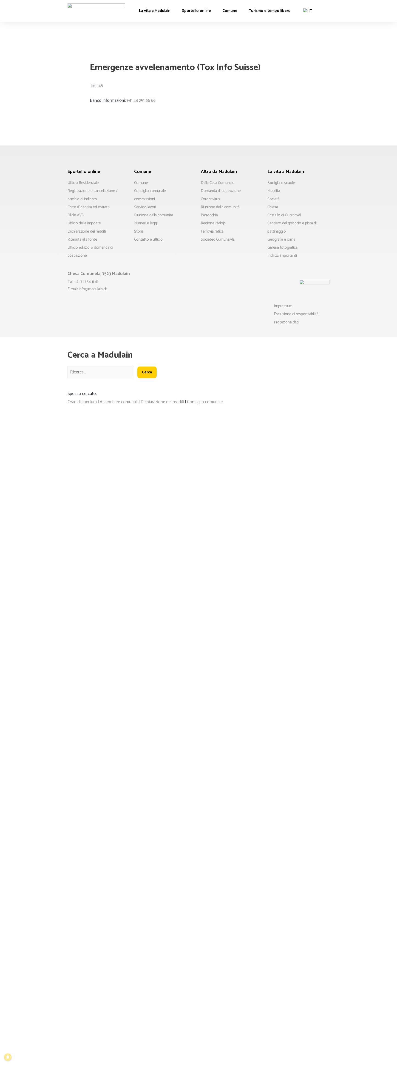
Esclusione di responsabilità (296, 314)
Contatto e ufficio (148, 239)
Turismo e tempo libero (270, 11)
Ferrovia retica (212, 231)
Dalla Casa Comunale (217, 183)
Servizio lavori (145, 207)
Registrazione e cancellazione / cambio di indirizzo (93, 195)
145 (100, 85)
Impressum (283, 306)
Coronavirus (210, 199)
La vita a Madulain (154, 11)
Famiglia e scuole (281, 183)
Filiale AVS (76, 215)
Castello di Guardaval (284, 215)
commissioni (144, 199)
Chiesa (272, 207)
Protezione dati (286, 322)
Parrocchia (209, 215)
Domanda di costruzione (221, 191)
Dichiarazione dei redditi (87, 231)
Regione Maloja (213, 223)
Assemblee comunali (119, 402)
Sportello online (196, 11)
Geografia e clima (281, 239)
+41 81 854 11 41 (86, 281)
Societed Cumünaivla (218, 239)
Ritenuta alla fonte (82, 239)
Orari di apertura (82, 402)
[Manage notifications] (7, 1057)
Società (273, 199)
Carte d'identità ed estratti (89, 207)
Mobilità (273, 191)
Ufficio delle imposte (84, 223)
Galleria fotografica (282, 247)
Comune (229, 11)
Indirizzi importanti (282, 255)
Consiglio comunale (150, 191)
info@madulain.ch (93, 289)
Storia (139, 231)
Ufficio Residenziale (83, 183)
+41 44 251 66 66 (141, 100)
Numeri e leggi (146, 223)
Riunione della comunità (153, 215)
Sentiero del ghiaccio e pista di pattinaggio (292, 227)
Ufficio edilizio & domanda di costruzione (90, 251)
